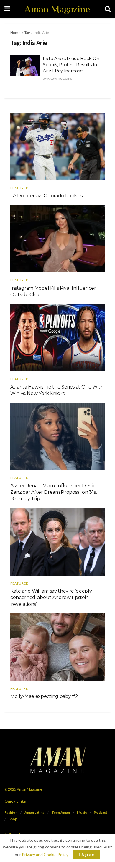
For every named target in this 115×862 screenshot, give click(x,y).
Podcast (100, 812)
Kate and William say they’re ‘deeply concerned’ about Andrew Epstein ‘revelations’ (51, 597)
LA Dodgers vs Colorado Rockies (46, 196)
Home (15, 32)
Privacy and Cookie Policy (45, 854)
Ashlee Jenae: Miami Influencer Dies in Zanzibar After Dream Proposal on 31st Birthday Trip (54, 492)
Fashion (10, 812)
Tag (27, 32)
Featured (19, 188)
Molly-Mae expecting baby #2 (44, 696)
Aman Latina (34, 812)
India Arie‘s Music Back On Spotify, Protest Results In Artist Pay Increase (71, 65)
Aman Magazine (57, 9)
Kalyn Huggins (59, 78)
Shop (13, 819)
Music (82, 812)
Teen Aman (60, 812)
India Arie (41, 32)
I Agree (86, 854)
